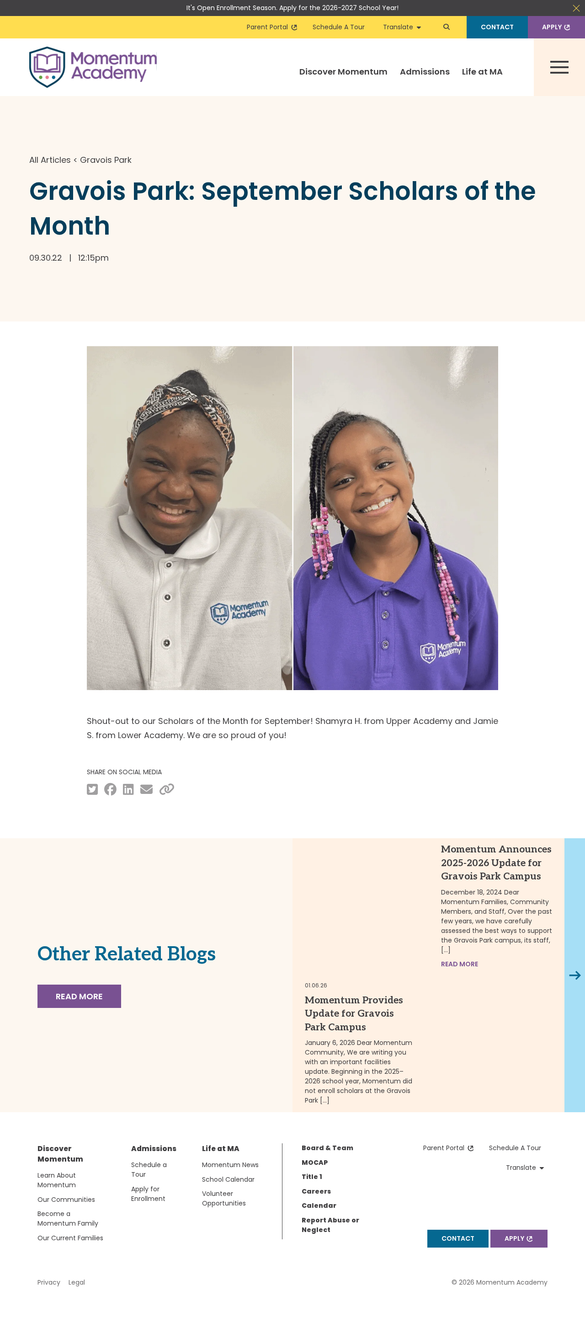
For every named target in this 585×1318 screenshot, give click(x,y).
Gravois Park (106, 160)
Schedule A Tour (339, 27)
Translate (400, 27)
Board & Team (327, 1147)
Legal (77, 1282)
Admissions (425, 71)
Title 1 (312, 1176)
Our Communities (66, 1199)
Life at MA (482, 71)
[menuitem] (343, 79)
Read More (79, 996)
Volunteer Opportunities (224, 1198)
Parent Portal (269, 27)
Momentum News (230, 1164)
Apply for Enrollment (148, 1193)
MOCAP (315, 1162)
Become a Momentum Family (67, 1218)
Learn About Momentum (56, 1180)
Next (576, 975)
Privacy (48, 1282)
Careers (316, 1191)
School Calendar (228, 1179)
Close (576, 8)
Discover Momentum (343, 71)
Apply (553, 27)
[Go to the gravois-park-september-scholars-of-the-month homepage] (93, 67)
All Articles (50, 160)
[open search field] (446, 27)
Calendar (319, 1205)
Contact (497, 27)
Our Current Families (70, 1238)
